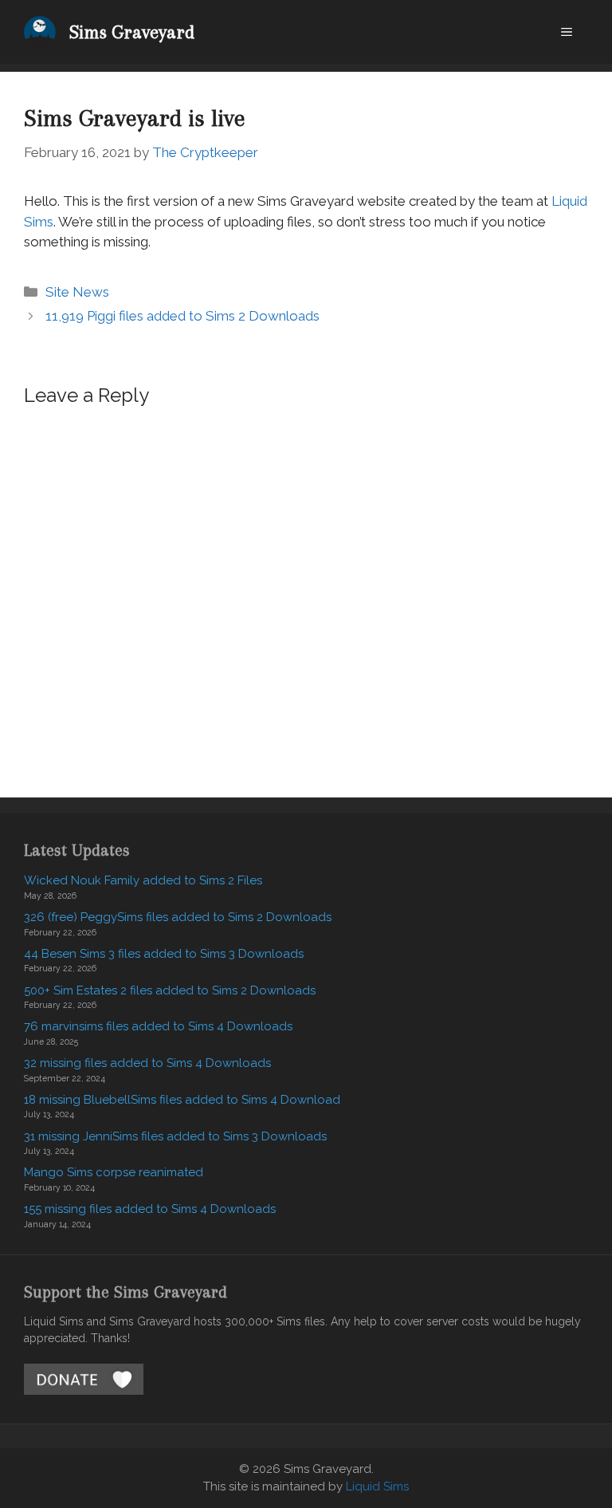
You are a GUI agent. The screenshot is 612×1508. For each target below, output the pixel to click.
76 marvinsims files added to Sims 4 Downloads (158, 1026)
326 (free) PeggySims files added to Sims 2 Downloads (178, 917)
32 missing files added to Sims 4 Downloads (147, 1063)
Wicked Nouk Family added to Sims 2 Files (143, 880)
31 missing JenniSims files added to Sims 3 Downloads (175, 1136)
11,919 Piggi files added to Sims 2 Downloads (182, 316)
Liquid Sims (377, 1486)
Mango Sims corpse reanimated (113, 1172)
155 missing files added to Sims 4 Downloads (150, 1209)
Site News (77, 292)
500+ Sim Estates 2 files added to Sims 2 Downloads (170, 990)
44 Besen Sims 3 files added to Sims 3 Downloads (164, 954)
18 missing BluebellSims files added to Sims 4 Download (182, 1100)
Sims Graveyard (131, 32)
